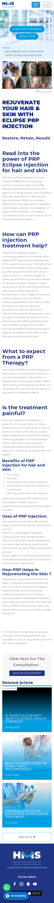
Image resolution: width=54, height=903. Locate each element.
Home (6, 47)
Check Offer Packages (27, 29)
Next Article (26, 837)
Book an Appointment (27, 673)
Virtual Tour (27, 36)
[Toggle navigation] (36, 5)
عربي (47, 4)
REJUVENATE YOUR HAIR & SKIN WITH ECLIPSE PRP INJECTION (24, 53)
